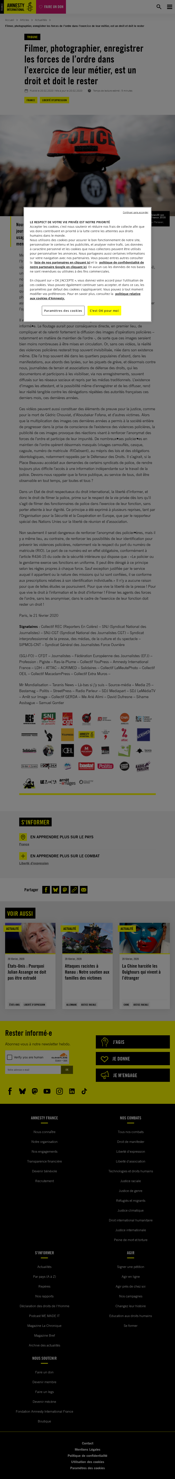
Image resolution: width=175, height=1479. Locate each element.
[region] (87, 264)
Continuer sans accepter (135, 212)
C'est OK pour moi (104, 310)
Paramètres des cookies (63, 310)
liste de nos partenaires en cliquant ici (62, 262)
